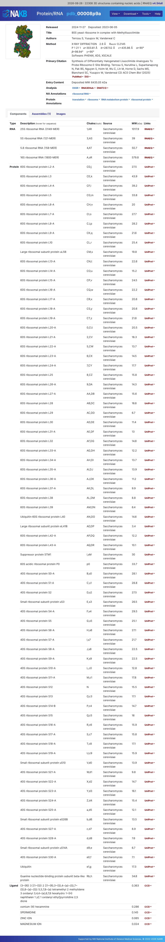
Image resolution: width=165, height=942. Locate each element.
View (115, 13)
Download (130, 13)
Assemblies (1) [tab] (41, 113)
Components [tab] (18, 113)
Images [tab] (61, 113)
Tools (145, 13)
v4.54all (157, 3)
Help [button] (157, 13)
